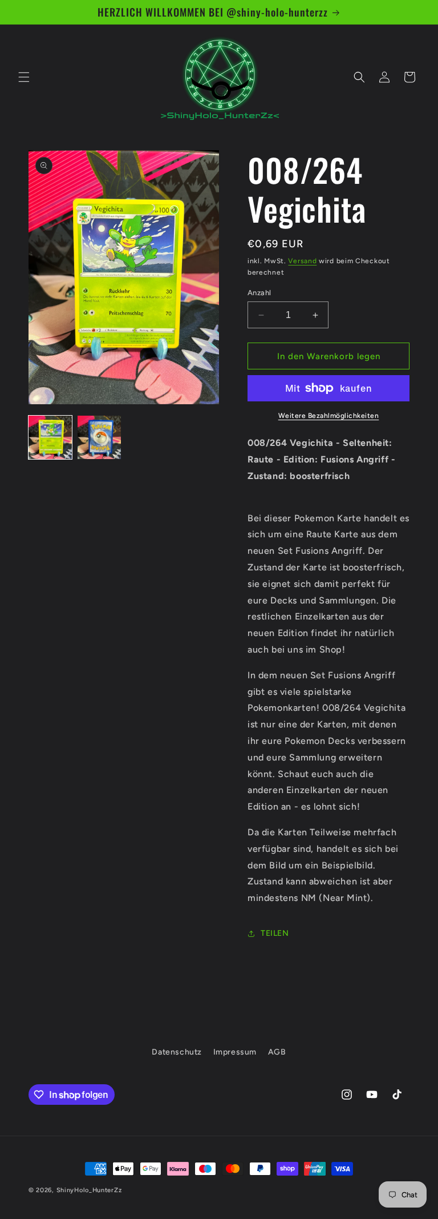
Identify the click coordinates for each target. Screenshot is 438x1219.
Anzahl (259, 292)
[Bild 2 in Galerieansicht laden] (99, 437)
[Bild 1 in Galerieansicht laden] (50, 437)
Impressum (235, 1052)
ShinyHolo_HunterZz (89, 1190)
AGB (277, 1052)
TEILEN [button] (275, 933)
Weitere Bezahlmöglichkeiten (328, 416)
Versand (302, 261)
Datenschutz (177, 1052)
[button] (23, 77)
